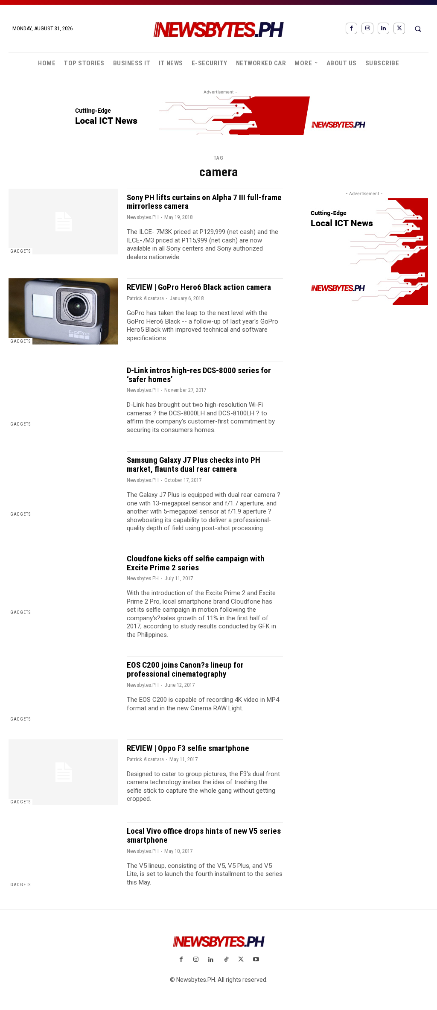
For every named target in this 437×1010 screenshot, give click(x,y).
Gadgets (20, 251)
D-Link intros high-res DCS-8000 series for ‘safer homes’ (199, 374)
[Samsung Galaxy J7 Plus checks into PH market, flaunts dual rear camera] (63, 484)
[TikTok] (226, 960)
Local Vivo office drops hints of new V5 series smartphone (204, 835)
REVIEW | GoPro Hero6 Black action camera (199, 287)
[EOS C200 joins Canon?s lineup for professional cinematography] (63, 689)
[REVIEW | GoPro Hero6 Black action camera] (63, 311)
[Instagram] (367, 28)
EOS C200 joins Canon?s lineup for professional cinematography (185, 669)
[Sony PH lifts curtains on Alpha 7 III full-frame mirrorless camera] (63, 221)
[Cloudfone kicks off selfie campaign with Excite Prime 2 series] (63, 583)
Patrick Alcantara (145, 298)
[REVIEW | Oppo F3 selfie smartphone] (63, 772)
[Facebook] (351, 28)
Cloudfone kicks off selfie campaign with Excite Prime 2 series (196, 563)
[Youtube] (256, 960)
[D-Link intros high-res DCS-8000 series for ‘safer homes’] (63, 394)
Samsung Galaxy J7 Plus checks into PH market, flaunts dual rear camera (193, 464)
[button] (417, 28)
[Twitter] (399, 28)
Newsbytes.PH (143, 217)
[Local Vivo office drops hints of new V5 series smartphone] (63, 855)
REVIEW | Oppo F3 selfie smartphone (188, 748)
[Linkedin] (383, 28)
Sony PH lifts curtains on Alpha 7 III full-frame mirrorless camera (204, 202)
